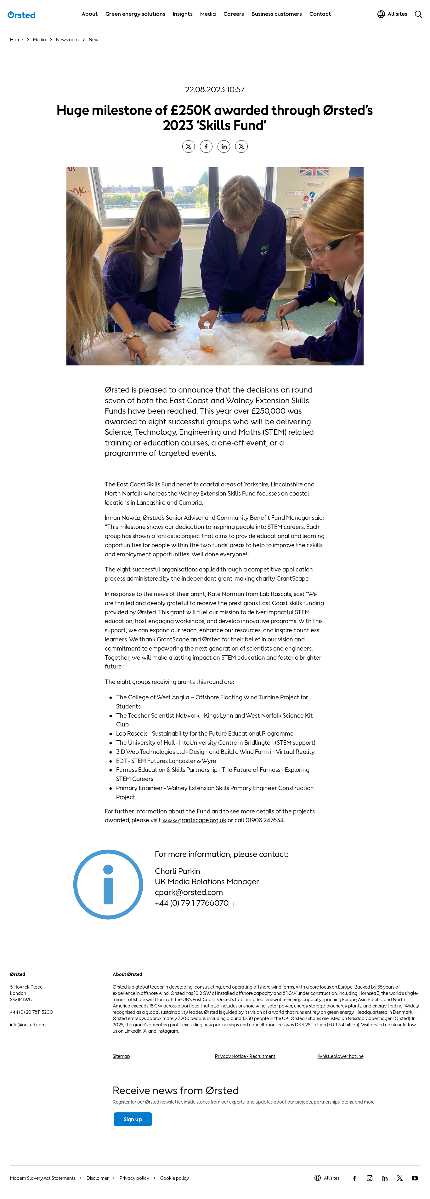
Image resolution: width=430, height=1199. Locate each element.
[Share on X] (188, 146)
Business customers (277, 14)
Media (208, 14)
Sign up (133, 1119)
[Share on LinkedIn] (224, 146)
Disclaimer (98, 1178)
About (90, 14)
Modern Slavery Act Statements (43, 1178)
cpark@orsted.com (189, 892)
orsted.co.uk (383, 1024)
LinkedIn (132, 1031)
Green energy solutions (135, 14)
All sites (331, 1178)
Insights (183, 14)
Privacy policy (134, 1178)
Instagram (167, 1031)
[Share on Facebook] (206, 146)
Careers (233, 14)
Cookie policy (174, 1178)
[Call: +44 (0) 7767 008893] (231, 903)
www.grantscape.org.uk (194, 820)
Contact (320, 14)
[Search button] (418, 14)
